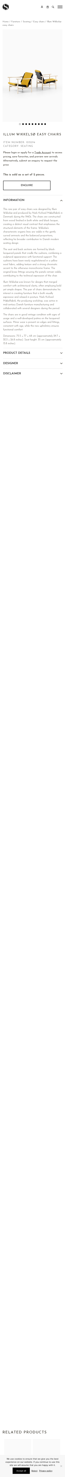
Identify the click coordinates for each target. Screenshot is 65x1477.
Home (6, 22)
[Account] (42, 6)
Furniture (15, 22)
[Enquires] (47, 7)
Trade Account (42, 152)
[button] (20, 124)
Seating (27, 22)
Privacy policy (45, 1470)
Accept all (21, 1470)
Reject (34, 1470)
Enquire (27, 185)
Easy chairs (38, 22)
